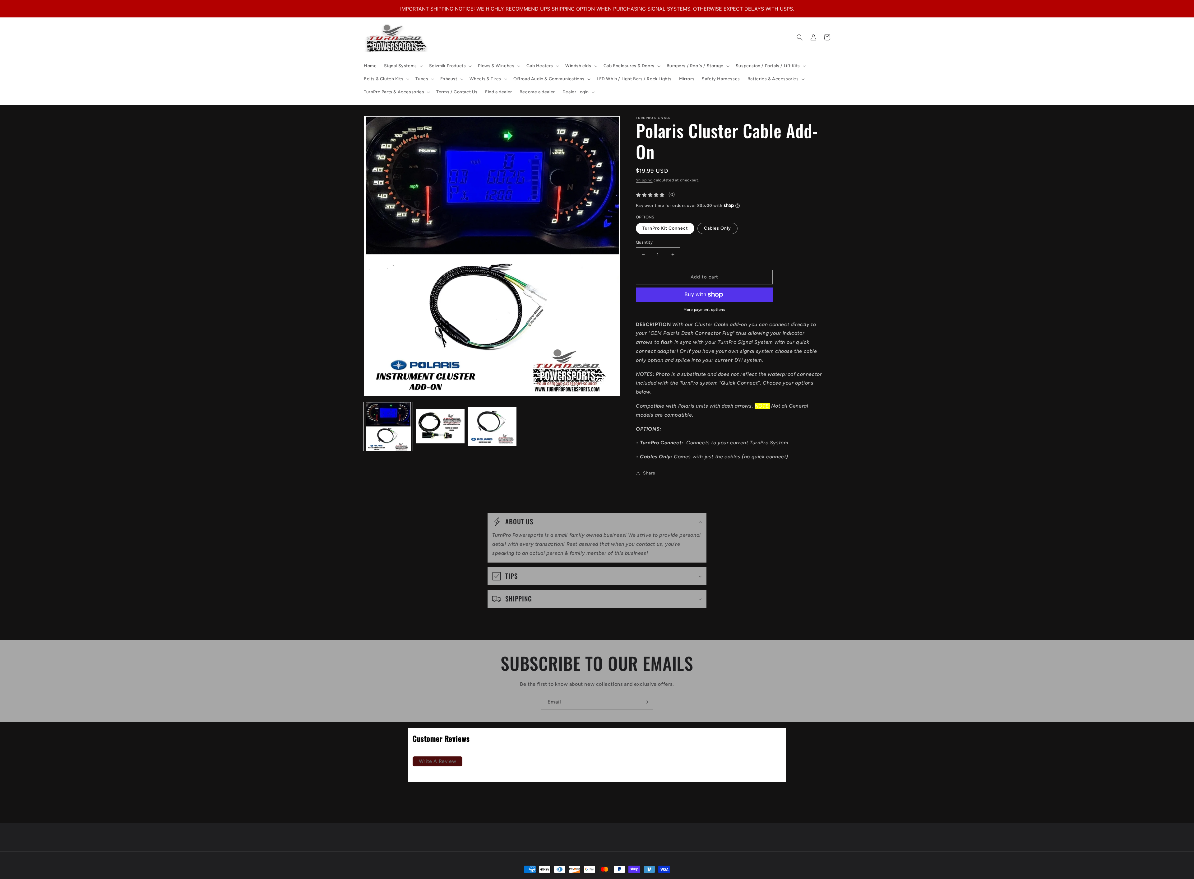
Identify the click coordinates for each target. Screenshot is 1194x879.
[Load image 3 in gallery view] (492, 426)
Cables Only (717, 228)
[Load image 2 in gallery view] (440, 426)
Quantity (644, 242)
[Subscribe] (646, 702)
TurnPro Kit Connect (665, 228)
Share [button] (649, 473)
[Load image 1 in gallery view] (388, 426)
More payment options (704, 309)
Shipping (644, 180)
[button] (402, 65)
